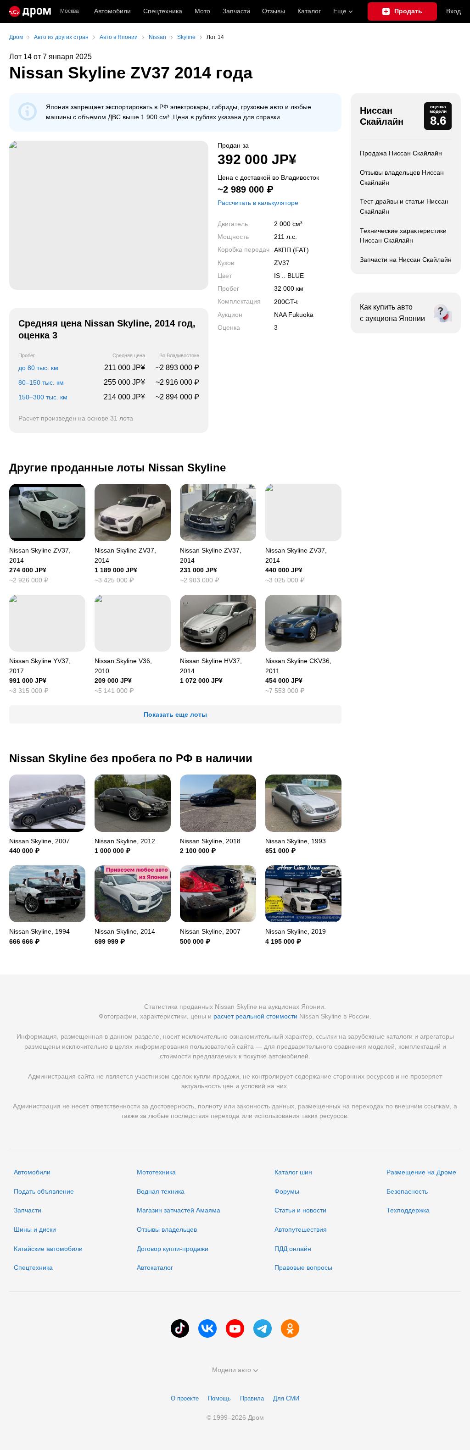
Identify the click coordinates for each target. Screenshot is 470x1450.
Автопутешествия (300, 1229)
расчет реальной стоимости (255, 1016)
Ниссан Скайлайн (381, 116)
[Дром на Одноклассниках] (290, 1328)
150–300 (42, 397)
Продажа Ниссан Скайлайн (401, 153)
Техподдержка (408, 1210)
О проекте (185, 1398)
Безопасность (407, 1191)
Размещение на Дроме (421, 1172)
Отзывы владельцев (167, 1229)
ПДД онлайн (292, 1248)
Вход (453, 11)
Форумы (286, 1191)
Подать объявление (44, 1191)
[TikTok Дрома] (180, 1328)
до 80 (38, 367)
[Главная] (30, 11)
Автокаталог (155, 1267)
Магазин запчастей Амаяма (178, 1210)
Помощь (219, 1398)
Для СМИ (286, 1398)
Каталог (309, 11)
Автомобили (112, 11)
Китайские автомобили (48, 1248)
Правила (252, 1398)
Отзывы (273, 11)
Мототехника (156, 1172)
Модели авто (231, 1369)
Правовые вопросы (303, 1267)
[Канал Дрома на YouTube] (235, 1328)
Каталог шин (293, 1172)
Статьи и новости (300, 1210)
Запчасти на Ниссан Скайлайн (406, 259)
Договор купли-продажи (172, 1248)
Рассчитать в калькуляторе (258, 202)
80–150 (41, 382)
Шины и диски (35, 1229)
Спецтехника (33, 1267)
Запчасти (236, 11)
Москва (69, 11)
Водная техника (161, 1191)
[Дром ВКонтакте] (207, 1328)
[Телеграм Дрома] (262, 1328)
